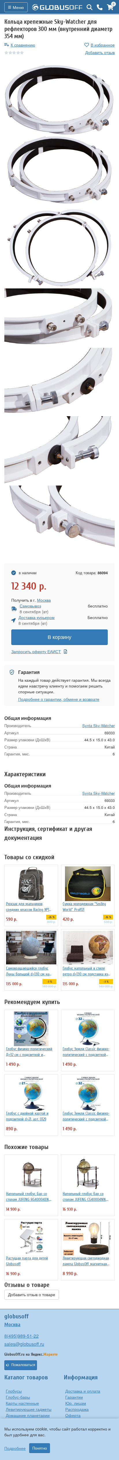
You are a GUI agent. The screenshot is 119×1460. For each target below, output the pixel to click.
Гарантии (74, 1397)
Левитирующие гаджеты (28, 1409)
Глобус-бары (18, 1397)
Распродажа (77, 1409)
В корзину (59, 637)
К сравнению (23, 45)
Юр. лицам (75, 1403)
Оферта (73, 1415)
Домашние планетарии (28, 1415)
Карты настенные (22, 1403)
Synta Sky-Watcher (98, 725)
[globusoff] (57, 7)
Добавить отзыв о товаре (31, 1294)
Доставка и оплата (82, 1391)
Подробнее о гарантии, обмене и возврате (58, 699)
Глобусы (14, 1391)
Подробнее (15, 1448)
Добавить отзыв (100, 52)
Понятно (39, 1448)
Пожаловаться (23, 1365)
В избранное (103, 45)
